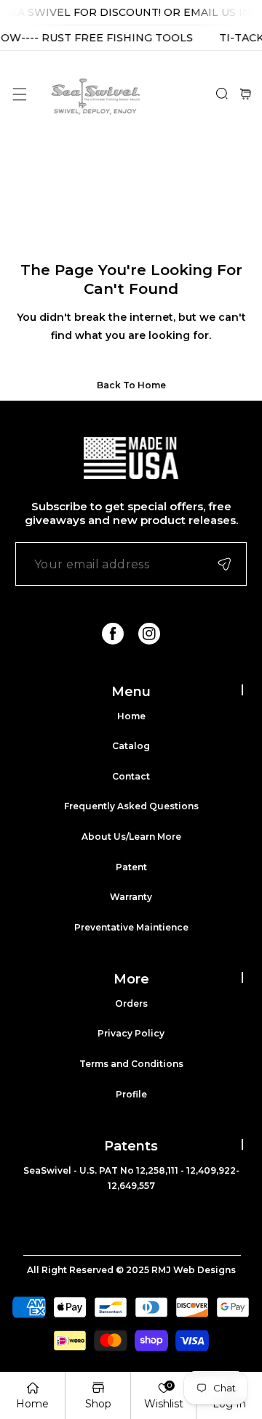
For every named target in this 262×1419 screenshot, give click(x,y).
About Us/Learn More (131, 836)
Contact (131, 776)
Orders (131, 1003)
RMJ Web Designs (193, 1269)
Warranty (131, 896)
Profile (131, 1094)
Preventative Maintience (131, 927)
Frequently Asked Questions (131, 806)
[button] (19, 94)
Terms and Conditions (131, 1063)
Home (131, 716)
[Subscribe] (224, 564)
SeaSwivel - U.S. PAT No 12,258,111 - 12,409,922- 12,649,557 (131, 1178)
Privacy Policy (131, 1033)
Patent (131, 867)
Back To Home (131, 385)
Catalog (131, 745)
